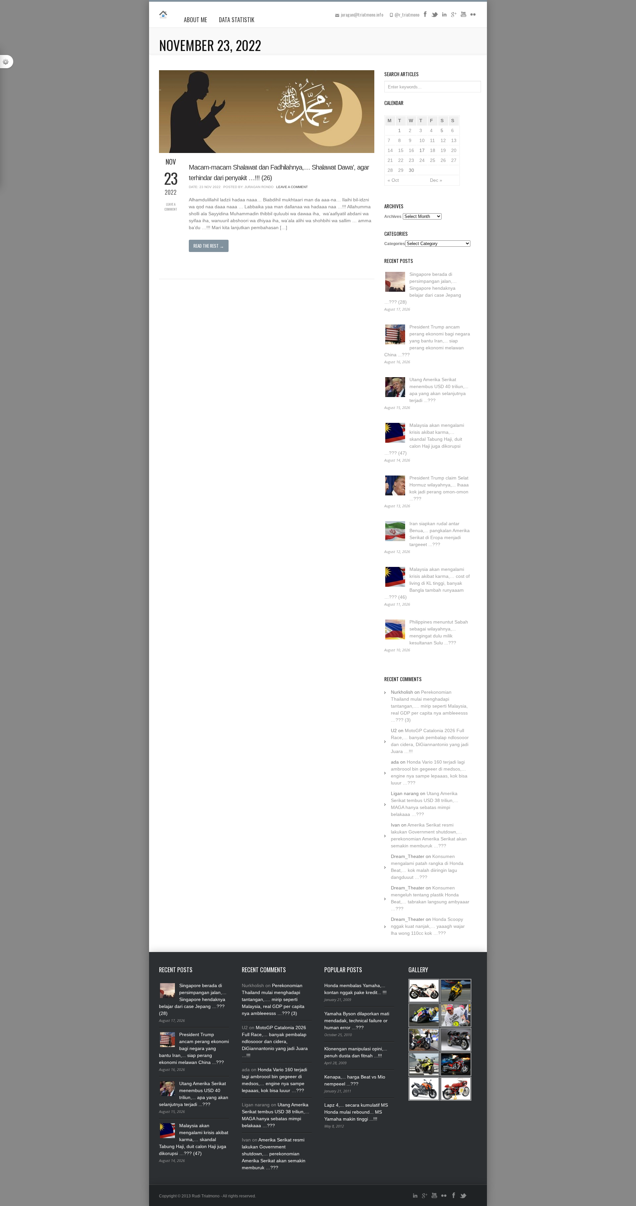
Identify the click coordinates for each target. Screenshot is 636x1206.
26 (443, 160)
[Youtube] (463, 16)
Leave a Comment (170, 207)
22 (400, 160)
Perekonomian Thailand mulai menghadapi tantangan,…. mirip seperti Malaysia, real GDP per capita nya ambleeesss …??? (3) (429, 706)
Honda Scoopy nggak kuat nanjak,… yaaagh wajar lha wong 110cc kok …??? (428, 926)
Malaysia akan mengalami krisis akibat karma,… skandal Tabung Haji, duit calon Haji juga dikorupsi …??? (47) (424, 439)
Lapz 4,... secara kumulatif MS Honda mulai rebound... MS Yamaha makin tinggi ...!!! (356, 1112)
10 (422, 140)
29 (400, 170)
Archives (392, 216)
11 (432, 140)
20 (453, 150)
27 (453, 160)
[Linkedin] (444, 16)
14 (390, 150)
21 (390, 160)
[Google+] (454, 16)
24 (422, 160)
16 (411, 150)
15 (400, 150)
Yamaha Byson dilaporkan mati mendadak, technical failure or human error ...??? (356, 1020)
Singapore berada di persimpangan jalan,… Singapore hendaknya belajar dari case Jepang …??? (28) (422, 288)
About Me (195, 19)
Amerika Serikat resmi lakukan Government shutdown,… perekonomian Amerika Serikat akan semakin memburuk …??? (273, 1153)
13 (453, 140)
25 (432, 160)
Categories (394, 243)
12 (443, 140)
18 (432, 150)
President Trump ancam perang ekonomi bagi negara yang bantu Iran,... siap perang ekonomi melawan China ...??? (427, 340)
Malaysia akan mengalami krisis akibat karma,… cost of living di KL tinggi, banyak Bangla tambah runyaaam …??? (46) (427, 583)
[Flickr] (473, 16)
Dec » (436, 180)
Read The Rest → (208, 245)
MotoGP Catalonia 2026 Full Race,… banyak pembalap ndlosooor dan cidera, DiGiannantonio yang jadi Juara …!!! (275, 1041)
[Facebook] (425, 16)
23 (411, 160)
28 (390, 170)
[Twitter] (435, 16)
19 (443, 150)
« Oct (393, 180)
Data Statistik (236, 19)
